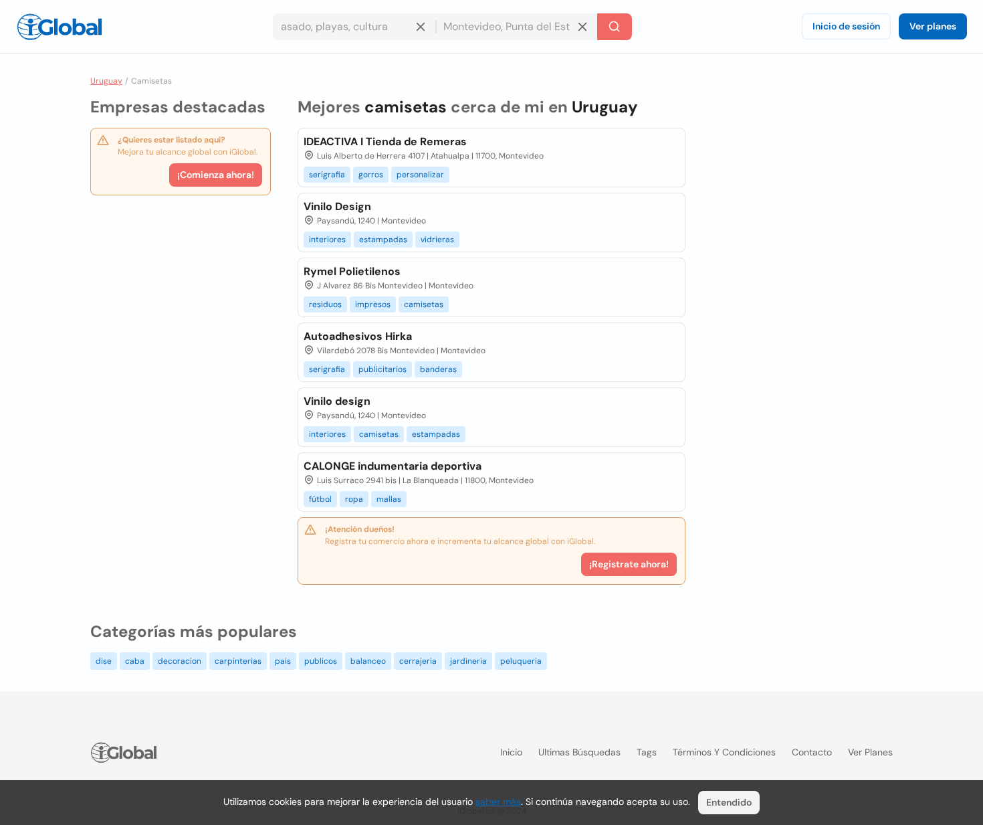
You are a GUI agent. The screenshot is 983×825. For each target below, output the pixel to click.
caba (134, 661)
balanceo (368, 661)
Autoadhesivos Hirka (358, 336)
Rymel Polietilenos (352, 271)
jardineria (468, 661)
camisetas (423, 304)
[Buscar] (614, 26)
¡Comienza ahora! (215, 175)
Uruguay (106, 81)
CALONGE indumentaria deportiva (392, 466)
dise (104, 661)
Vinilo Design (337, 206)
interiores (327, 239)
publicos (320, 661)
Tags (647, 752)
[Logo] (59, 26)
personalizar (420, 174)
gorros (370, 174)
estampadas (383, 239)
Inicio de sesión (846, 26)
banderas (438, 369)
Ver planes (932, 26)
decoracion (179, 661)
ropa (354, 499)
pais (283, 661)
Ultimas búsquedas (579, 752)
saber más (498, 802)
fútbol (320, 499)
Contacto (812, 752)
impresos (373, 304)
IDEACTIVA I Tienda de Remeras (385, 141)
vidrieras (437, 239)
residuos (325, 304)
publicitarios (382, 369)
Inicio (511, 752)
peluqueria (521, 661)
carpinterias (238, 661)
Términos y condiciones (724, 752)
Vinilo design (337, 401)
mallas (388, 499)
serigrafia (327, 174)
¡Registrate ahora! (629, 564)
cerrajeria (418, 661)
